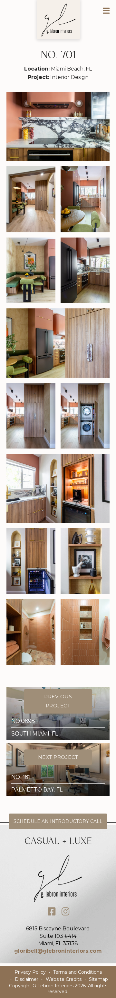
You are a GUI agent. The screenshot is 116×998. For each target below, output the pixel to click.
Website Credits (64, 979)
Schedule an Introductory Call (58, 821)
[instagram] (65, 911)
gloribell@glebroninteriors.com (58, 951)
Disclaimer (26, 979)
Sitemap (98, 979)
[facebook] (51, 911)
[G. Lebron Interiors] (59, 20)
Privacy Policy (30, 972)
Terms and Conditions (77, 972)
